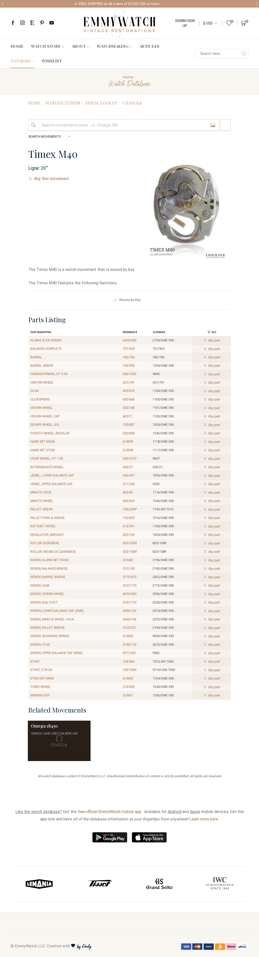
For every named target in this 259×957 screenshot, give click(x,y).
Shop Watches (173, 4)
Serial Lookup (101, 103)
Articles (149, 46)
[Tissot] (99, 884)
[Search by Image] (212, 125)
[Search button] (244, 53)
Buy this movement (51, 178)
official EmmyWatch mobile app (113, 811)
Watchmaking (112, 46)
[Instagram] (22, 23)
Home (17, 46)
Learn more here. (204, 819)
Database (21, 60)
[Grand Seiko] (159, 884)
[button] (2, 4)
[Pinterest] (42, 23)
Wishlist (52, 60)
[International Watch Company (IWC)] (219, 884)
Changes (132, 103)
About (79, 46)
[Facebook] (13, 23)
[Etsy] (32, 23)
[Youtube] (51, 23)
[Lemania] (39, 884)
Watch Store (46, 46)
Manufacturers (63, 103)
